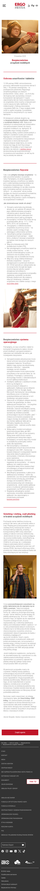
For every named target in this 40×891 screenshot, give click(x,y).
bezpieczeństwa (13, 499)
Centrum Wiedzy (6, 768)
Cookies (3, 878)
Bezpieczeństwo (25, 743)
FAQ (2, 831)
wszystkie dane (12, 284)
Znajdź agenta (20, 732)
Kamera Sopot (7, 845)
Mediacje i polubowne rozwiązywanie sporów (17, 835)
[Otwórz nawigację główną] (7, 6)
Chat (31, 782)
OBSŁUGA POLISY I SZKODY (9, 788)
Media (3, 759)
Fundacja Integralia (8, 806)
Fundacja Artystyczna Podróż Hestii (14, 802)
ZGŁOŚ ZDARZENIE (7, 784)
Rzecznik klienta (7, 826)
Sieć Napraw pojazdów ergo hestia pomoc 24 (16, 772)
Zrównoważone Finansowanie (11, 818)
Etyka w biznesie (7, 822)
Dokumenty (5, 780)
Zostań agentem (7, 763)
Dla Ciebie (4, 743)
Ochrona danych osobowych (9, 884)
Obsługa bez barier (8, 798)
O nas (3, 751)
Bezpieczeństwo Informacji (8, 887)
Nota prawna (4, 881)
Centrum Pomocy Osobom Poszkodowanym (16, 810)
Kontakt (4, 755)
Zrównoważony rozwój (9, 814)
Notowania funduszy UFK (10, 776)
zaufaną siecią (25, 149)
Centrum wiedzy (13, 743)
